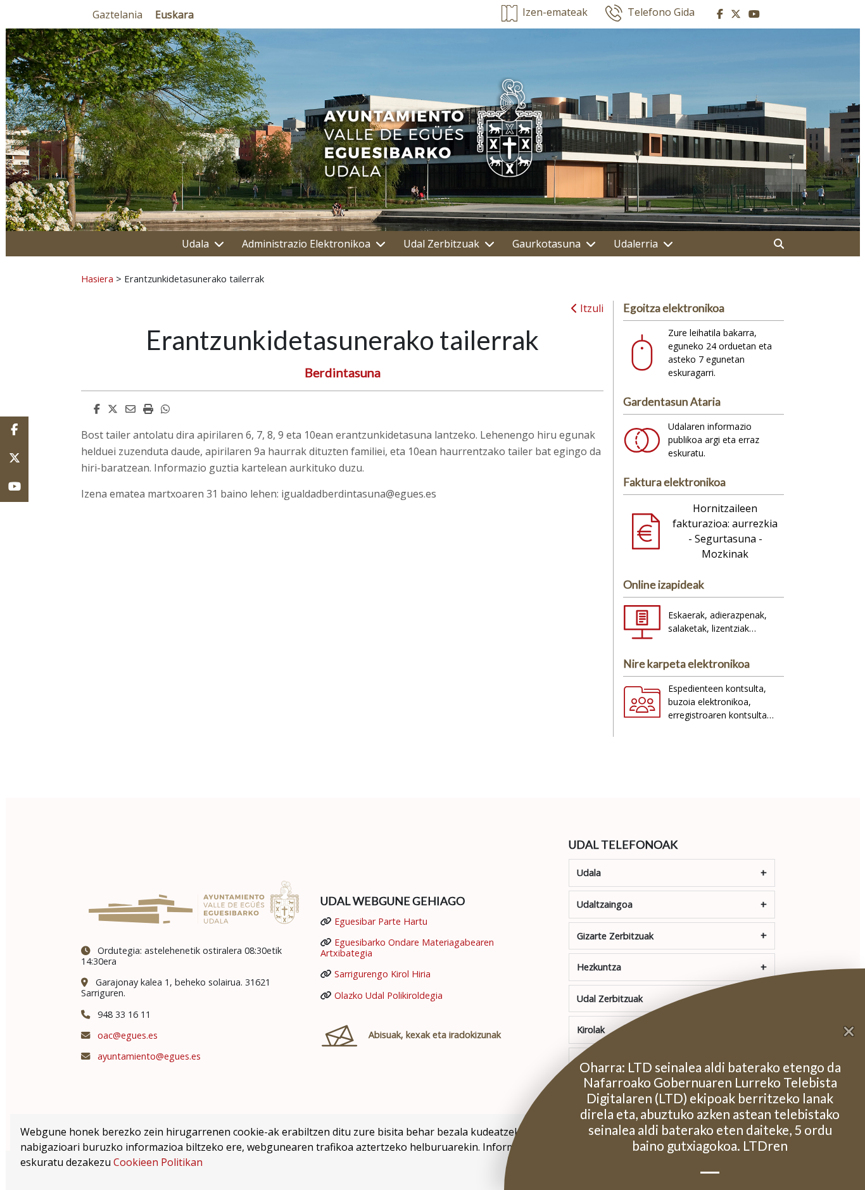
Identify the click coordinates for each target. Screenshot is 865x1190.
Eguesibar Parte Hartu (380, 921)
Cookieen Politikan (158, 1162)
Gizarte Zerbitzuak (615, 936)
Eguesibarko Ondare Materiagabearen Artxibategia (407, 947)
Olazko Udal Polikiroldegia (388, 995)
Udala (195, 244)
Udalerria (636, 244)
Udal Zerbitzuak (441, 244)
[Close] (854, 1031)
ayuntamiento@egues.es (149, 1056)
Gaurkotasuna (546, 244)
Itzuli (590, 308)
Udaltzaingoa (605, 904)
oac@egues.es (128, 1035)
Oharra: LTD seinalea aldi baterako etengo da (710, 1067)
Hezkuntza (599, 967)
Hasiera (97, 278)
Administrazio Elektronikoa (306, 244)
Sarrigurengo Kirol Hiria (382, 974)
